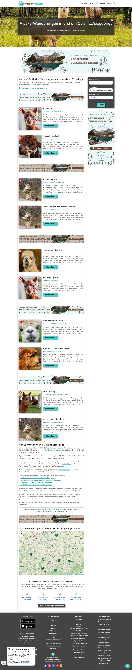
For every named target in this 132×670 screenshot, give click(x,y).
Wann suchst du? (94, 95)
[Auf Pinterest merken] (112, 20)
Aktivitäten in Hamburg (104, 619)
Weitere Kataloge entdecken (51, 605)
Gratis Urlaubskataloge (53, 617)
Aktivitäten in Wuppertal (104, 658)
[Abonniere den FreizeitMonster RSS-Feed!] (61, 665)
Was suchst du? (93, 80)
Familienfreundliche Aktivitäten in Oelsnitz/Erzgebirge (40, 480)
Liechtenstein (78, 624)
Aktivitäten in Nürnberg (104, 650)
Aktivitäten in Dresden (104, 645)
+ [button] (21, 533)
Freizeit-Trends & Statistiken (53, 640)
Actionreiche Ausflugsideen (78, 638)
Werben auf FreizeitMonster (53, 646)
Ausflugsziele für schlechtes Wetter (78, 636)
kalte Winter (66, 464)
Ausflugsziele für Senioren (79, 641)
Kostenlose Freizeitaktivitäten (79, 633)
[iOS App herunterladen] (27, 628)
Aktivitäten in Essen (104, 640)
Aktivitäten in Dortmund (104, 637)
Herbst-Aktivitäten (79, 655)
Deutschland (78, 617)
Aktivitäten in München (104, 622)
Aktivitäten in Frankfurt (104, 627)
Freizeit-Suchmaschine (53, 509)
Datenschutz (53, 631)
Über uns (53, 626)
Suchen (101, 104)
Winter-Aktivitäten (79, 658)
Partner (53, 623)
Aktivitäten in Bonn (104, 663)
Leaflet (68, 574)
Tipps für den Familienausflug (79, 644)
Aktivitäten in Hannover (104, 648)
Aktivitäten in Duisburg (104, 653)
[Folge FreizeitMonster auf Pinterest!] (57, 665)
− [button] (21, 536)
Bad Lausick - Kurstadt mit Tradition (27, 599)
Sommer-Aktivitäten (78, 652)
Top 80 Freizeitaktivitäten (79, 646)
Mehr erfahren (50, 125)
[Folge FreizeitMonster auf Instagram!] (49, 665)
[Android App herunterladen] (27, 623)
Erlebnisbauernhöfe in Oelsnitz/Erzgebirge (36, 485)
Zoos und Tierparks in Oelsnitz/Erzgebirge (36, 482)
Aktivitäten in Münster (104, 666)
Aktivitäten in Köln (104, 624)
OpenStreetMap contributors (77, 574)
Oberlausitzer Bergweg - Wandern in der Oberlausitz (43, 600)
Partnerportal (53, 649)
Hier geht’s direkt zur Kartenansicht (33, 88)
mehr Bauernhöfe (64, 470)
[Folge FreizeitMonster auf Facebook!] (45, 665)
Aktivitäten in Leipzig (104, 635)
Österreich (79, 619)
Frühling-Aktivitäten (78, 650)
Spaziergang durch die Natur (55, 450)
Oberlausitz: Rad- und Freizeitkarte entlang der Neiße (76, 600)
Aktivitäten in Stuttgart (104, 630)
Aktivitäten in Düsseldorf (104, 632)
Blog (93, 4)
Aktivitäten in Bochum (104, 656)
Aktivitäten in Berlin (104, 617)
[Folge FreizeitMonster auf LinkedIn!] (53, 665)
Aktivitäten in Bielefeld (104, 661)
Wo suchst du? (93, 87)
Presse (53, 637)
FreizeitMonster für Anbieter (53, 644)
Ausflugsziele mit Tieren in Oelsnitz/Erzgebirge (37, 478)
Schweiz (79, 622)
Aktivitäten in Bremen (104, 643)
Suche (85, 3)
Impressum (53, 628)
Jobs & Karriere (53, 633)
